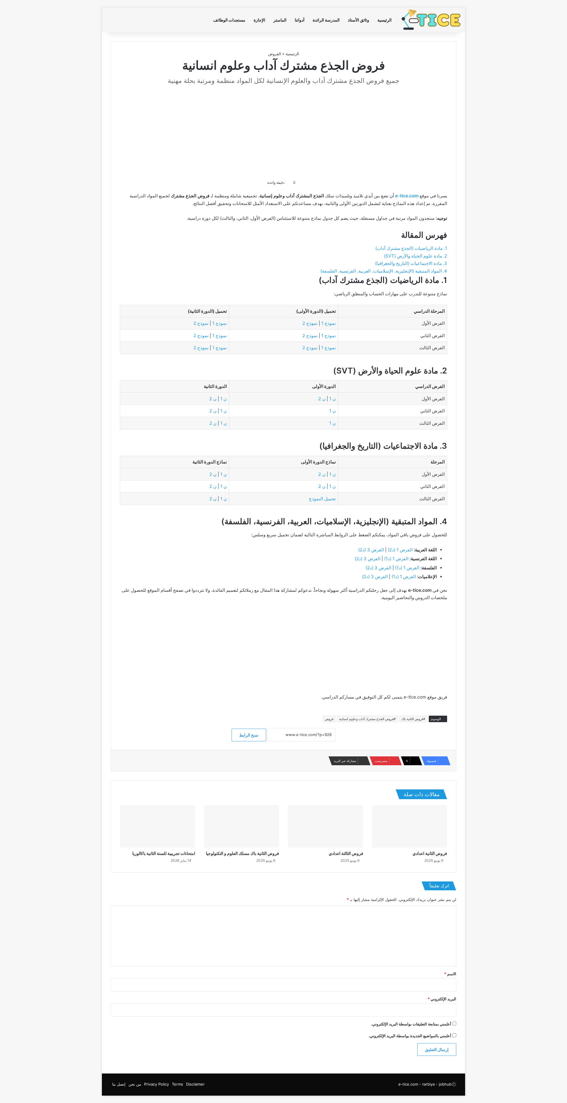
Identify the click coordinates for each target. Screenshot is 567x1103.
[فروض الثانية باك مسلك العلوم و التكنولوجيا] (241, 826)
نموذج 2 (309, 323)
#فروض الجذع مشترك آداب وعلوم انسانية (367, 719)
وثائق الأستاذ (358, 19)
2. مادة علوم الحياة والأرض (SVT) (415, 256)
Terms (177, 1084)
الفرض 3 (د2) (371, 550)
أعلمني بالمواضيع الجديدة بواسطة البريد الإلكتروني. (410, 1035)
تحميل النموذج (322, 498)
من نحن (134, 1084)
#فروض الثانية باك (413, 719)
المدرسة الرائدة (326, 19)
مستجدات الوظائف (229, 19)
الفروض (274, 53)
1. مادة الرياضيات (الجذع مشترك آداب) (411, 248)
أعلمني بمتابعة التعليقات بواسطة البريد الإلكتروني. (411, 1024)
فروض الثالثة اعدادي (346, 853)
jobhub (445, 1084)
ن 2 (321, 398)
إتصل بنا (119, 1084)
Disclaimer (195, 1084)
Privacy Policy (156, 1084)
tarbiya (428, 1084)
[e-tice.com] (431, 20)
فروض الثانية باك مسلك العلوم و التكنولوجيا (242, 853)
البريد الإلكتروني (442, 999)
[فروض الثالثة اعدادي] (325, 826)
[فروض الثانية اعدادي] (409, 826)
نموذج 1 (328, 323)
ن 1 (332, 398)
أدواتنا (299, 19)
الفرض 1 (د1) (396, 558)
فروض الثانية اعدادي (430, 853)
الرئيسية (384, 19)
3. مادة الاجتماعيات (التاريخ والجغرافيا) (411, 263)
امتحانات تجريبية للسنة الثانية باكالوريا (163, 853)
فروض (329, 719)
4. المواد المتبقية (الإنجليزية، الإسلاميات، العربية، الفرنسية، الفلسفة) (383, 271)
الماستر (279, 19)
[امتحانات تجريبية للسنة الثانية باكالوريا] (157, 826)
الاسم (450, 973)
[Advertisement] (283, 132)
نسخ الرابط (248, 734)
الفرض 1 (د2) (400, 550)
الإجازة (259, 19)
